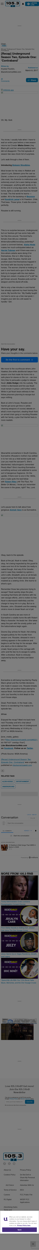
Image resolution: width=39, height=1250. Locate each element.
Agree (20, 1230)
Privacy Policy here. (24, 1225)
